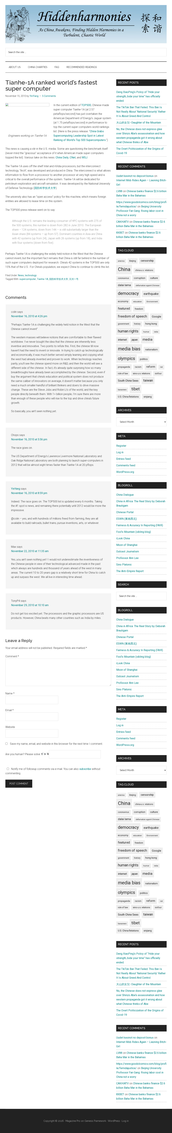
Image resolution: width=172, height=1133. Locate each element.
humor (146, 332)
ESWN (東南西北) (126, 518)
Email (9, 710)
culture (154, 278)
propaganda (124, 366)
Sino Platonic (124, 564)
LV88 (119, 191)
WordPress (114, 1121)
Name (9, 693)
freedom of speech (132, 316)
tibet (135, 389)
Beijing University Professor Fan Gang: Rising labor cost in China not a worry (139, 211)
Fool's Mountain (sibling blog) (133, 531)
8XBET (120, 232)
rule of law (123, 373)
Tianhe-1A (42, 279)
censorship (147, 260)
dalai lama (124, 285)
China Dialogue (125, 494)
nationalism (151, 349)
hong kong (151, 323)
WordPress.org (125, 472)
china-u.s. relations (144, 270)
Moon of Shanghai (126, 545)
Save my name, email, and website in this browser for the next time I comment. (56, 743)
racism (138, 367)
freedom (139, 308)
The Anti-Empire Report (130, 571)
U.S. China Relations (128, 396)
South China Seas (128, 380)
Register (121, 445)
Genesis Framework (95, 1121)
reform (150, 366)
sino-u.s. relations (141, 373)
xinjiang (148, 396)
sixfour (158, 373)
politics (144, 359)
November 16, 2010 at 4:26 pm (29, 316)
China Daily (62, 157)
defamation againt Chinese (147, 285)
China (124, 269)
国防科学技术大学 (45, 188)
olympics (126, 358)
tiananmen (122, 390)
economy (123, 301)
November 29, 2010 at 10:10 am (30, 605)
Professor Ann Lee (127, 558)
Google (156, 316)
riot (161, 367)
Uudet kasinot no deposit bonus (135, 176)
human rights (128, 331)
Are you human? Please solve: (23, 754)
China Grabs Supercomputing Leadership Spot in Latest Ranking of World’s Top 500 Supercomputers (79, 136)
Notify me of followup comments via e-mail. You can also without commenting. (52, 771)
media (147, 339)
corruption (139, 278)
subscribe (85, 769)
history (137, 324)
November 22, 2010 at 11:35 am (30, 551)
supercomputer (27, 279)
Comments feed (125, 465)
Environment (152, 301)
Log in (119, 452)
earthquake (151, 293)
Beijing (132, 261)
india (156, 332)
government (123, 324)
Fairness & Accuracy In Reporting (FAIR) (139, 525)
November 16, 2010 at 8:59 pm (29, 493)
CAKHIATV (122, 221)
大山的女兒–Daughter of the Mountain (138, 122)
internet (122, 339)
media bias (129, 349)
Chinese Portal (125, 512)
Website (10, 727)
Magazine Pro (73, 1121)
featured (124, 308)
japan (135, 339)
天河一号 (73, 279)
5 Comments (49, 96)
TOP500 (86, 105)
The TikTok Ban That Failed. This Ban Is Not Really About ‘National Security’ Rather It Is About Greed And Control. (141, 112)
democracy (128, 293)
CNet (73, 157)
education (137, 301)
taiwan (148, 380)
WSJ (84, 157)
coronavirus (123, 278)
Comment (12, 656)
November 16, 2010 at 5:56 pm (29, 439)
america (121, 261)
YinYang (15, 488)
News (21, 275)
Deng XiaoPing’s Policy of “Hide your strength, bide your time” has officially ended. (138, 96)
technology (31, 275)
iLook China (123, 538)
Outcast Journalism (127, 551)
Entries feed (123, 458)
